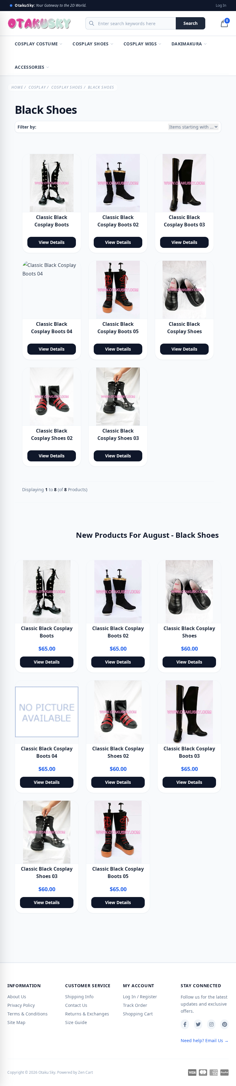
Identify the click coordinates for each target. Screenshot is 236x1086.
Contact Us (76, 1005)
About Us (16, 996)
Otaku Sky (46, 1072)
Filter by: (27, 127)
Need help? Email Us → (205, 1040)
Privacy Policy (21, 1005)
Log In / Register (140, 996)
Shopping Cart (138, 1014)
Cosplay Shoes (91, 44)
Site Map (16, 1022)
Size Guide (76, 1022)
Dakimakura (186, 44)
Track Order (135, 1005)
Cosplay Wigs (140, 44)
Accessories (30, 67)
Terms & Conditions (27, 1014)
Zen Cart (85, 1072)
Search (190, 23)
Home (17, 87)
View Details (52, 242)
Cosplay (37, 87)
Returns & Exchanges (87, 1014)
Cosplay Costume (36, 44)
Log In (221, 5)
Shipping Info (79, 996)
